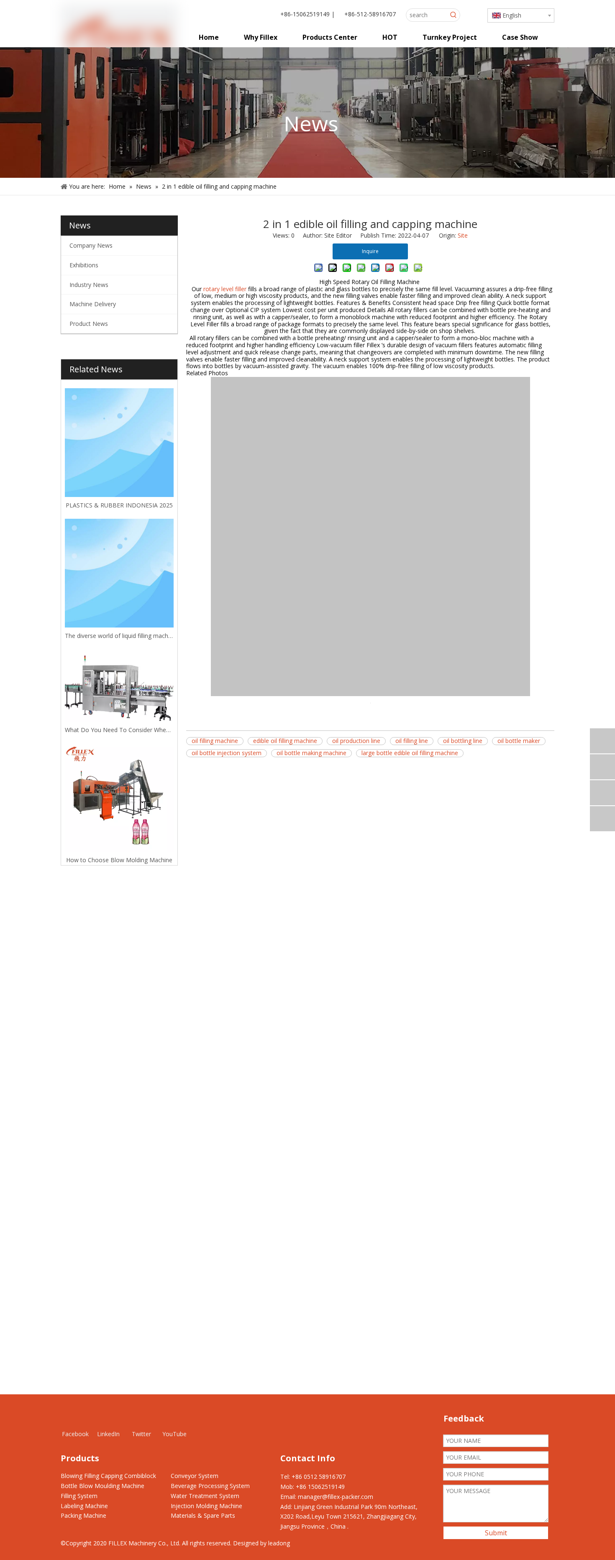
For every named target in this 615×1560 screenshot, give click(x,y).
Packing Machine (83, 1515)
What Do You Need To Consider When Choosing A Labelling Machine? (119, 730)
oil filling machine (215, 741)
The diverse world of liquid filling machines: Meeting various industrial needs (119, 636)
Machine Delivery (92, 304)
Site (463, 235)
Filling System (79, 1496)
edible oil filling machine (285, 741)
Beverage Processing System (210, 1486)
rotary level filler (224, 289)
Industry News (88, 285)
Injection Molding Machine (206, 1506)
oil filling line (411, 741)
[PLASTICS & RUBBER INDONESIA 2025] (119, 442)
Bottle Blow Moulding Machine (102, 1486)
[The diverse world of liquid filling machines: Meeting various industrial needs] (119, 573)
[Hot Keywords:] (453, 15)
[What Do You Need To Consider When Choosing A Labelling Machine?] (119, 685)
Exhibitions (83, 265)
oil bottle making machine (311, 753)
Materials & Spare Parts (203, 1515)
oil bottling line (462, 741)
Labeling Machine (84, 1506)
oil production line (356, 741)
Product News (88, 324)
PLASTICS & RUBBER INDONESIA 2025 (119, 505)
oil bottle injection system (226, 753)
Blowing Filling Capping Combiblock (108, 1476)
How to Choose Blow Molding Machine (119, 860)
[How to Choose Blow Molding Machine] (119, 797)
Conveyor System (194, 1476)
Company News (91, 245)
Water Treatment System (205, 1496)
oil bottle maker (518, 741)
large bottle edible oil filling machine (409, 753)
